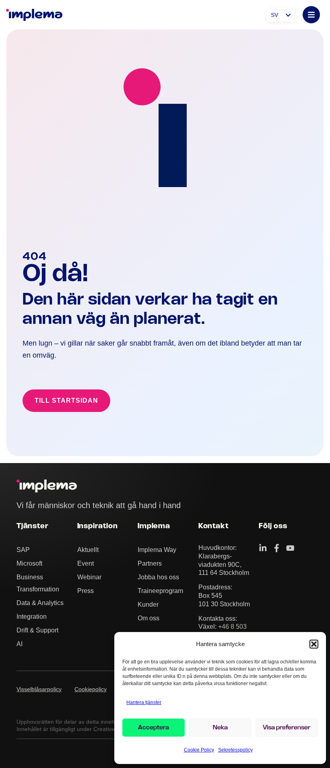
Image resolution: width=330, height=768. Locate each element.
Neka (220, 728)
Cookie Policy (199, 750)
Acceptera (153, 728)
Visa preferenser (286, 728)
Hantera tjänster (143, 702)
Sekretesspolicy (235, 750)
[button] (314, 644)
